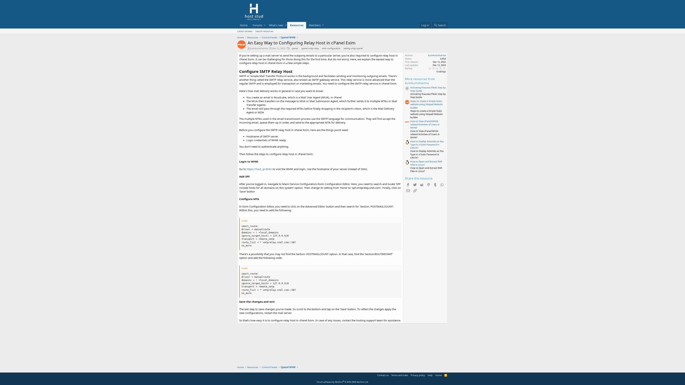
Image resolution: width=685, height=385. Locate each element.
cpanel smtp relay (310, 48)
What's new (276, 25)
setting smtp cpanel (353, 48)
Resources (296, 25)
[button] (264, 25)
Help (430, 375)
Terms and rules (399, 375)
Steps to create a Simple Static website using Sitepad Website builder (426, 104)
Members (315, 25)
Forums (257, 25)
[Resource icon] (407, 88)
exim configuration (331, 48)
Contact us (383, 375)
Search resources (264, 31)
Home (243, 25)
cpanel (294, 48)
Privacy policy (418, 375)
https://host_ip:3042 (259, 169)
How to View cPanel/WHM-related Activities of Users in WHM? (425, 124)
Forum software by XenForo (343, 382)
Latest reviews (244, 31)
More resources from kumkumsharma (420, 81)
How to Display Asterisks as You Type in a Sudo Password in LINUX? (427, 144)
